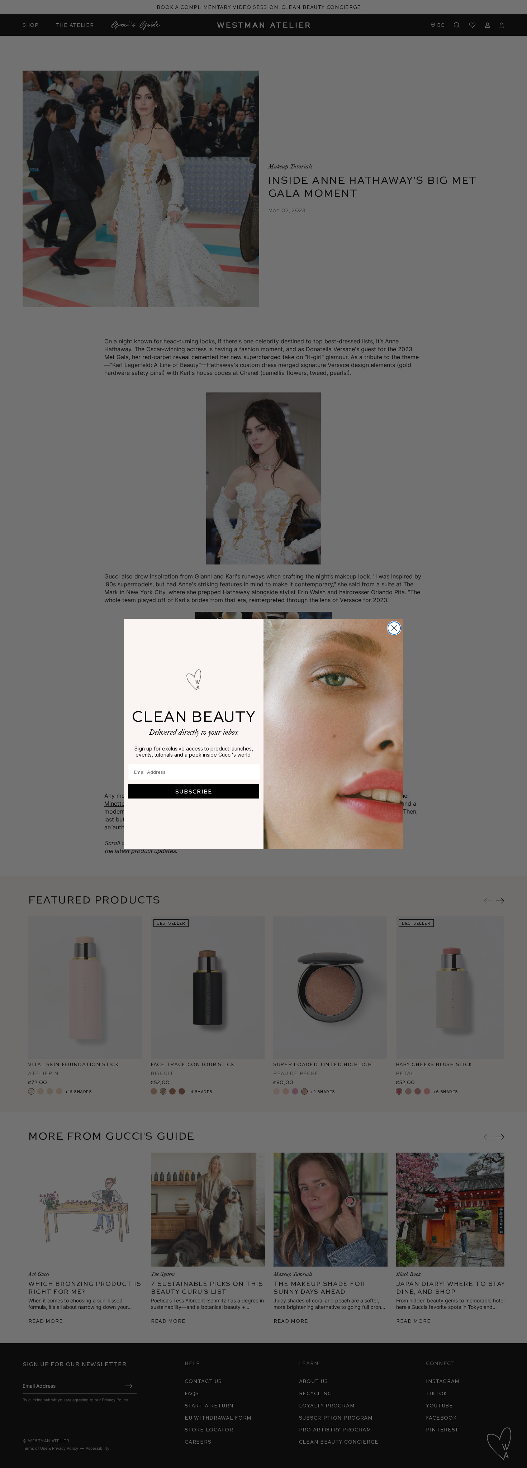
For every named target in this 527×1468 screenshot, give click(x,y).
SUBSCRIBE (193, 791)
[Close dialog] (394, 628)
